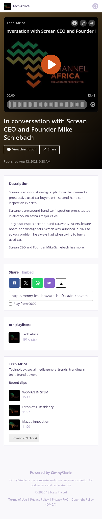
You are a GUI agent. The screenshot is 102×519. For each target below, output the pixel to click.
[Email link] (49, 283)
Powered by (40, 472)
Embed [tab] (28, 272)
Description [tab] (18, 183)
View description (24, 149)
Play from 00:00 (25, 304)
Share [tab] (14, 272)
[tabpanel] (51, 220)
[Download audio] (61, 283)
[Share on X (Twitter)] (26, 283)
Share (52, 149)
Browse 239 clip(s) (24, 438)
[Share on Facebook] (14, 283)
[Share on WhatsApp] (37, 283)
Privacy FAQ (60, 499)
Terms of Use (17, 499)
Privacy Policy (39, 499)
